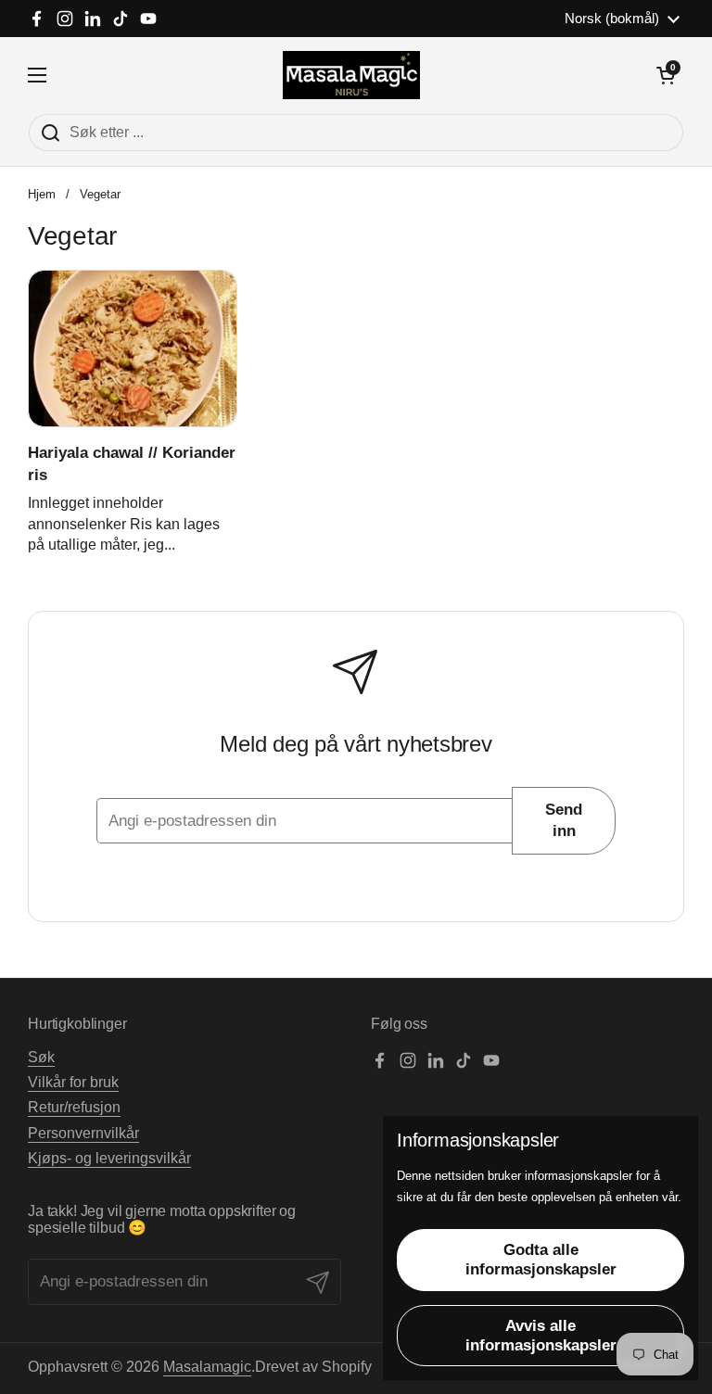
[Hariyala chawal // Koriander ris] (132, 348)
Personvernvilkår (83, 1133)
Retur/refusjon (74, 1107)
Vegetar (100, 194)
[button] (665, 75)
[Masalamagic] (352, 75)
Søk (41, 1057)
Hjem (42, 194)
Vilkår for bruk (73, 1082)
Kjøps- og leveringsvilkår (109, 1158)
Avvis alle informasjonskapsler (541, 1335)
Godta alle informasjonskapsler (541, 1259)
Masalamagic (207, 1367)
